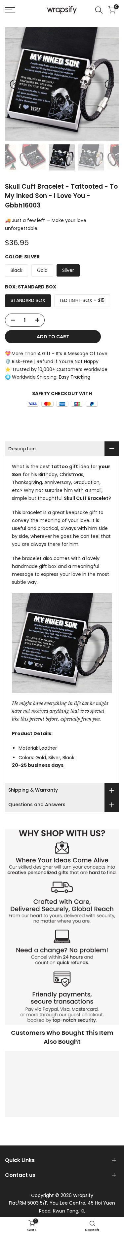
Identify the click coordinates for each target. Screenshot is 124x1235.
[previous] (14, 84)
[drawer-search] (99, 10)
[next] (109, 84)
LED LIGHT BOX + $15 (82, 300)
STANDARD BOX (28, 300)
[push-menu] (10, 10)
